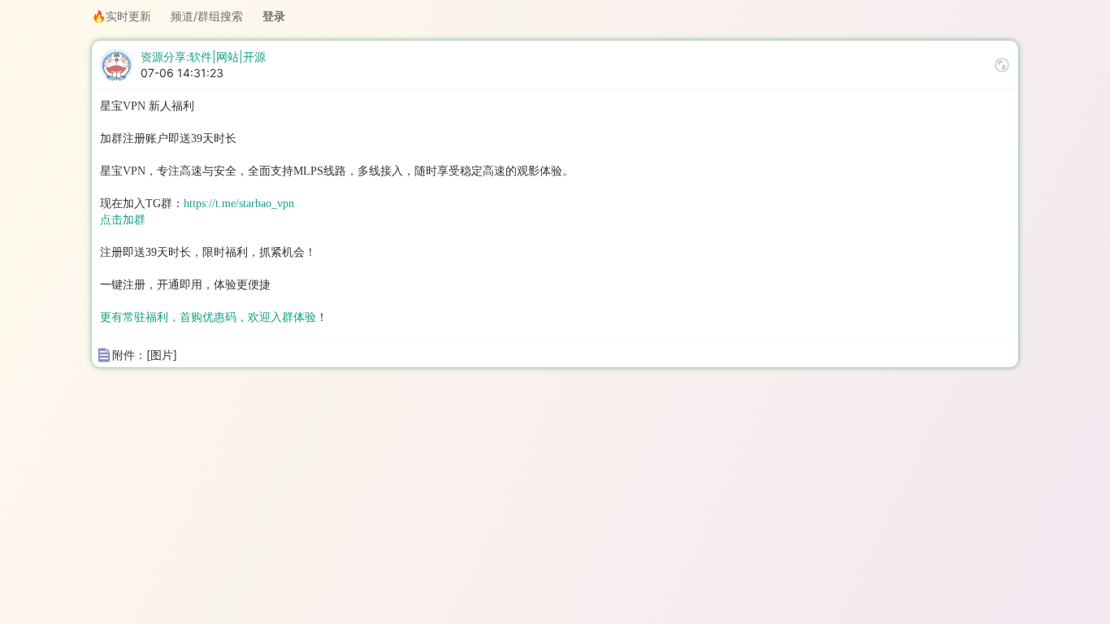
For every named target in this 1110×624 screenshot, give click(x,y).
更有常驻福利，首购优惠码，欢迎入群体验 (208, 317)
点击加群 (122, 220)
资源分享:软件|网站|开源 (203, 56)
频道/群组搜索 (207, 16)
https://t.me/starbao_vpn (239, 203)
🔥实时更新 (121, 16)
